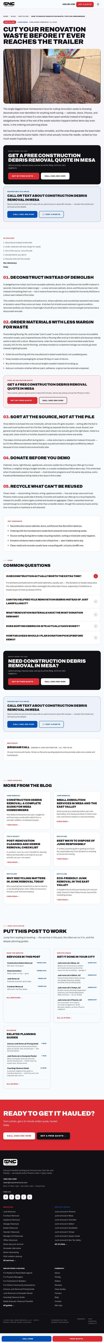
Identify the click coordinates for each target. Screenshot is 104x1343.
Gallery (58, 1281)
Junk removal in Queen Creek (67, 1236)
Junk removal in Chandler (65, 1220)
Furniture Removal (11, 1216)
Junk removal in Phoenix (65, 1212)
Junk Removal (9, 1212)
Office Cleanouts (10, 1240)
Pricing (58, 1277)
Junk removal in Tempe (64, 1232)
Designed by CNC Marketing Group (60, 1321)
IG (18, 1197)
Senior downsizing (11, 1252)
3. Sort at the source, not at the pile (17, 251)
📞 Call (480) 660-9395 (22, 214)
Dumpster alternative (12, 1248)
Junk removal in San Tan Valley (68, 1240)
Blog (13, 16)
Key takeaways (10, 263)
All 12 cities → (64, 1018)
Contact (58, 1301)
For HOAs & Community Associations (19, 1285)
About (57, 1273)
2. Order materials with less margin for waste (22, 247)
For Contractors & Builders (14, 1281)
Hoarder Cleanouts (11, 1232)
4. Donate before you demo (14, 255)
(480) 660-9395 (68, 4)
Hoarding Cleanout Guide (14, 1297)
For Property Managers (13, 1277)
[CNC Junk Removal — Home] (9, 4)
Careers (58, 1293)
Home (5, 16)
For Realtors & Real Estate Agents (17, 1273)
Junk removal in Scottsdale (66, 1228)
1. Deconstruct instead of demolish (17, 243)
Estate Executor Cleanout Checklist (18, 1301)
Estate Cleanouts (10, 1228)
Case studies (60, 1289)
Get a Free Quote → (53, 1136)
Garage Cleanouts (11, 1224)
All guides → (13, 1084)
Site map (58, 1305)
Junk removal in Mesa (64, 1216)
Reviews (58, 1285)
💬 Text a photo (51, 214)
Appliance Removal (11, 1220)
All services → (14, 997)
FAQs (5, 267)
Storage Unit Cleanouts (13, 1236)
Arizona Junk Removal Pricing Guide (18, 1289)
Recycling (23, 16)
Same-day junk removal (13, 1244)
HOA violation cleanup (12, 1256)
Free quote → (77, 1339)
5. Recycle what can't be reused (16, 259)
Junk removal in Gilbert (64, 1224)
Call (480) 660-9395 (55, 176)
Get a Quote (85, 4)
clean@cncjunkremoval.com (15, 1183)
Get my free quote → (23, 176)
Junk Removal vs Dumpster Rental (17, 1293)
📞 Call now (26, 1339)
